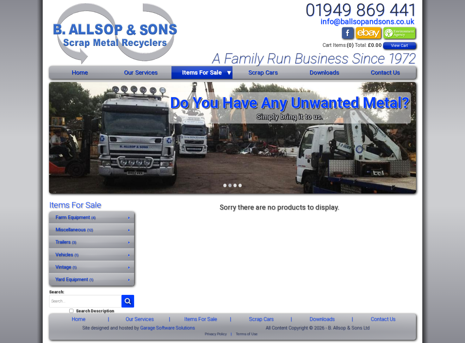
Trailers (65, 242)
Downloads (324, 72)
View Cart (399, 45)
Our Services (141, 72)
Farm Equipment (75, 217)
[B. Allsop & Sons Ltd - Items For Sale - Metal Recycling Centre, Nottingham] (113, 34)
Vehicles (66, 254)
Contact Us (385, 72)
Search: (56, 291)
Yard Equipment (74, 279)
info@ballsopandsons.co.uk (367, 21)
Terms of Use (246, 334)
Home (79, 72)
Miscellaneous (74, 229)
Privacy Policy (215, 334)
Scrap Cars (263, 72)
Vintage (66, 267)
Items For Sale (202, 72)
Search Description (95, 310)
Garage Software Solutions (167, 328)
